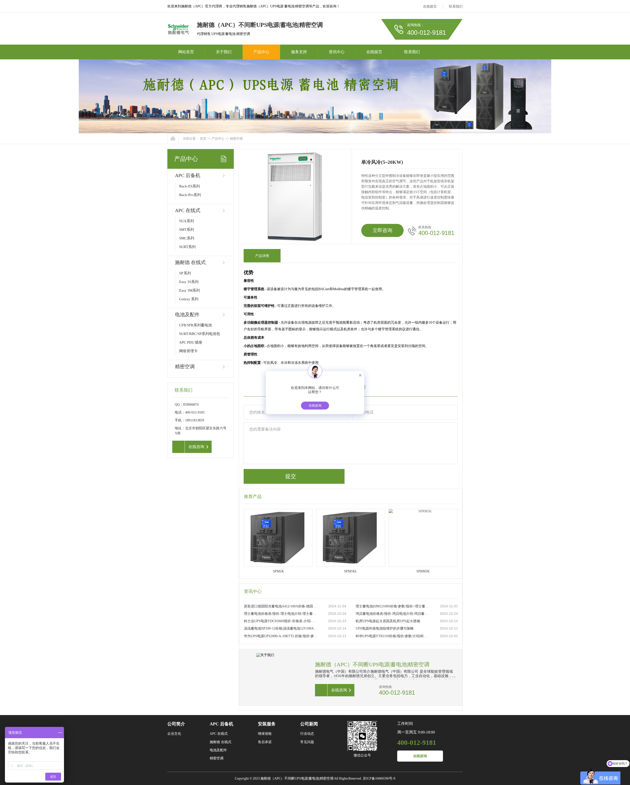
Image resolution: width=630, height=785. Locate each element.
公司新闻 (309, 723)
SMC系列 (186, 238)
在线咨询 (420, 756)
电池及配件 (187, 314)
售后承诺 (265, 742)
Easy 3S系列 (189, 282)
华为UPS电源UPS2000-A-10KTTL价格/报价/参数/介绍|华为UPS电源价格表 (281, 636)
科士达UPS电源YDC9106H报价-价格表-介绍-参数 (281, 621)
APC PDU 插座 (190, 342)
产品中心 (261, 52)
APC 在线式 (187, 210)
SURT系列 (187, 247)
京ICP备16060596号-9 (379, 778)
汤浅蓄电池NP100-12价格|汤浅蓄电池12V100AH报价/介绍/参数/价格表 (281, 628)
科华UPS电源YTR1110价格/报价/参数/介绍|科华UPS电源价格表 (393, 636)
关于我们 (224, 52)
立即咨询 (382, 230)
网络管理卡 (188, 351)
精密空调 (236, 138)
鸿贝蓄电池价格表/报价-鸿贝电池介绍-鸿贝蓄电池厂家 (393, 614)
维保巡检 (265, 733)
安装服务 (267, 723)
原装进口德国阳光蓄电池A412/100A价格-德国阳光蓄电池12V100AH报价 (281, 606)
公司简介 (176, 723)
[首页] (172, 138)
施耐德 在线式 (190, 262)
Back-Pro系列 (190, 195)
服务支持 (299, 52)
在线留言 (430, 6)
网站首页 (186, 52)
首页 (203, 138)
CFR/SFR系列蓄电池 (195, 325)
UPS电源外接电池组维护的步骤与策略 (385, 628)
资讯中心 (337, 52)
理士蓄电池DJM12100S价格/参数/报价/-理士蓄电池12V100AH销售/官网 (393, 606)
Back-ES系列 (189, 186)
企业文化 (174, 733)
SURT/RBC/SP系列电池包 (199, 334)
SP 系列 (185, 273)
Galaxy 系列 (188, 299)
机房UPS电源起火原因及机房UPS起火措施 (388, 621)
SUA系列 (186, 221)
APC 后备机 (187, 175)
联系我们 (456, 6)
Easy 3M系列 (189, 290)
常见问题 (307, 742)
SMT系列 (186, 230)
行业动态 (307, 733)
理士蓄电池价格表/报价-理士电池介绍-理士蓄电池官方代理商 (281, 614)
